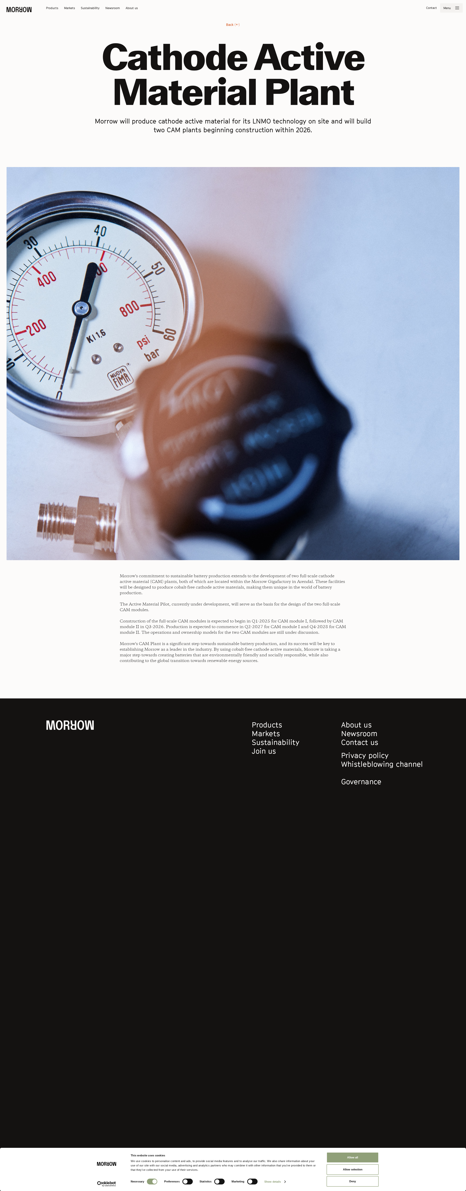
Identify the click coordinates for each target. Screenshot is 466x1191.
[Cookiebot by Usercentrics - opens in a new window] (107, 1184)
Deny (352, 1181)
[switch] (187, 1181)
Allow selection (352, 1169)
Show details (272, 1181)
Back (233, 25)
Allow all (352, 1157)
